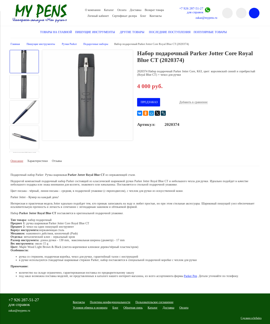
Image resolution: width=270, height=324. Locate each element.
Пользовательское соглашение (154, 302)
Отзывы (57, 161)
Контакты (156, 15)
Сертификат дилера (124, 15)
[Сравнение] (241, 13)
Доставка (135, 10)
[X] (157, 113)
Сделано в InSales (251, 318)
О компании (93, 10)
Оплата (121, 10)
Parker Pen (190, 276)
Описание (17, 161)
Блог (143, 15)
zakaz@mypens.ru (206, 17)
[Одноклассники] (145, 113)
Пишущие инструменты (41, 44)
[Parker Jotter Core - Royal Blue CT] (87, 95)
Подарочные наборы (95, 44)
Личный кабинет (98, 15)
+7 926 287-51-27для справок (191, 10)
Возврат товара (154, 10)
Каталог (109, 10)
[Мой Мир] (151, 113)
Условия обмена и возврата (90, 307)
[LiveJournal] (163, 113)
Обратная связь (133, 307)
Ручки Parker (69, 44)
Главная (15, 44)
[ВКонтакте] (139, 113)
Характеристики (37, 161)
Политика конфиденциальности (110, 302)
